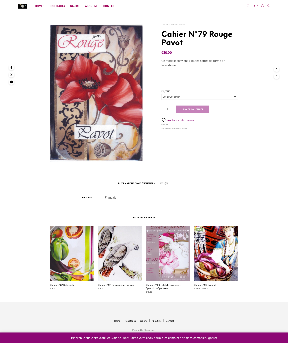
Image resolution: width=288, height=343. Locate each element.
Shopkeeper (149, 330)
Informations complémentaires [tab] (136, 183)
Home (39, 6)
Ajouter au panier (193, 109)
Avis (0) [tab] (164, 183)
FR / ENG (165, 91)
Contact (109, 6)
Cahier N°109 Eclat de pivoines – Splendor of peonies (163, 286)
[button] (248, 5)
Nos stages (57, 6)
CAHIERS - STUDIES (178, 25)
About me (91, 6)
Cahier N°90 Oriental (205, 284)
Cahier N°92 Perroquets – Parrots (116, 284)
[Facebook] (11, 67)
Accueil (164, 25)
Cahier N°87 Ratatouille (62, 284)
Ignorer (212, 338)
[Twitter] (11, 74)
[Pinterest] (11, 82)
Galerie (75, 6)
